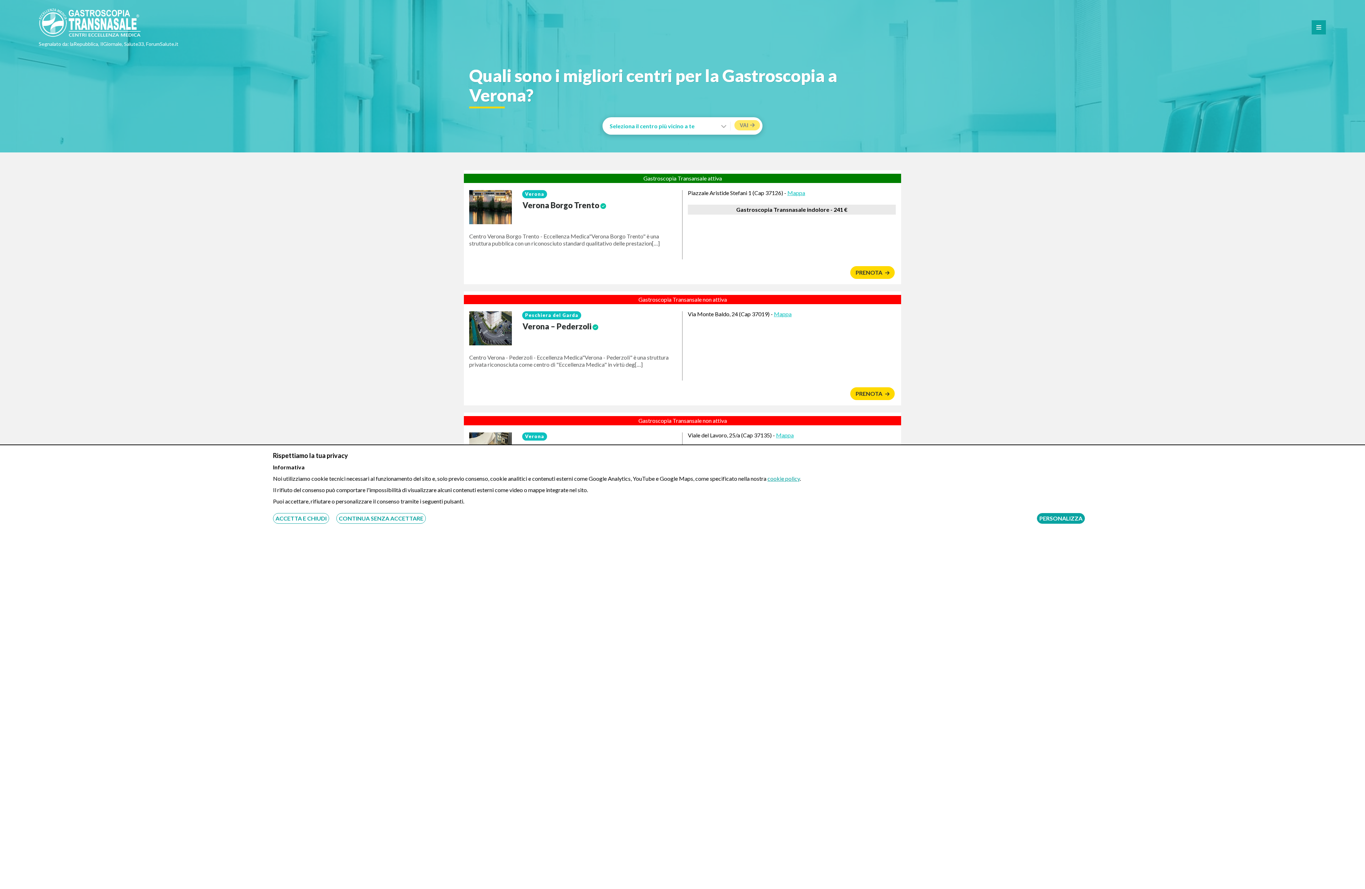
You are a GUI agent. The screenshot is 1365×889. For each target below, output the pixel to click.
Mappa (796, 192)
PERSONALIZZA (1060, 518)
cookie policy (783, 478)
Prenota (869, 272)
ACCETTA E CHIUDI (301, 518)
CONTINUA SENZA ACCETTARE (381, 518)
